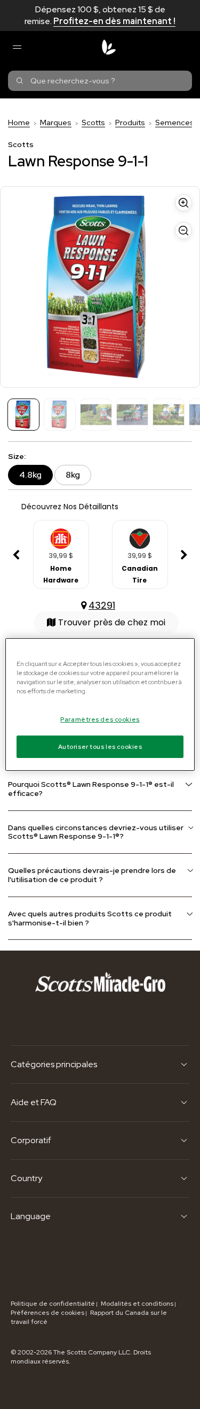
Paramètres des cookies (100, 719)
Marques (55, 122)
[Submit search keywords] (19, 80)
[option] (60, 555)
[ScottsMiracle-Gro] (108, 47)
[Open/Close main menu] (16, 47)
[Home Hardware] (60, 534)
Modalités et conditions (137, 1303)
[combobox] (100, 81)
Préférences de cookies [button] (47, 1312)
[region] (100, 704)
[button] (16, 555)
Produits (130, 122)
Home (19, 122)
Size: (17, 457)
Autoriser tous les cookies (100, 746)
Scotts (93, 122)
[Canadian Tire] (139, 534)
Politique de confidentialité (53, 1303)
